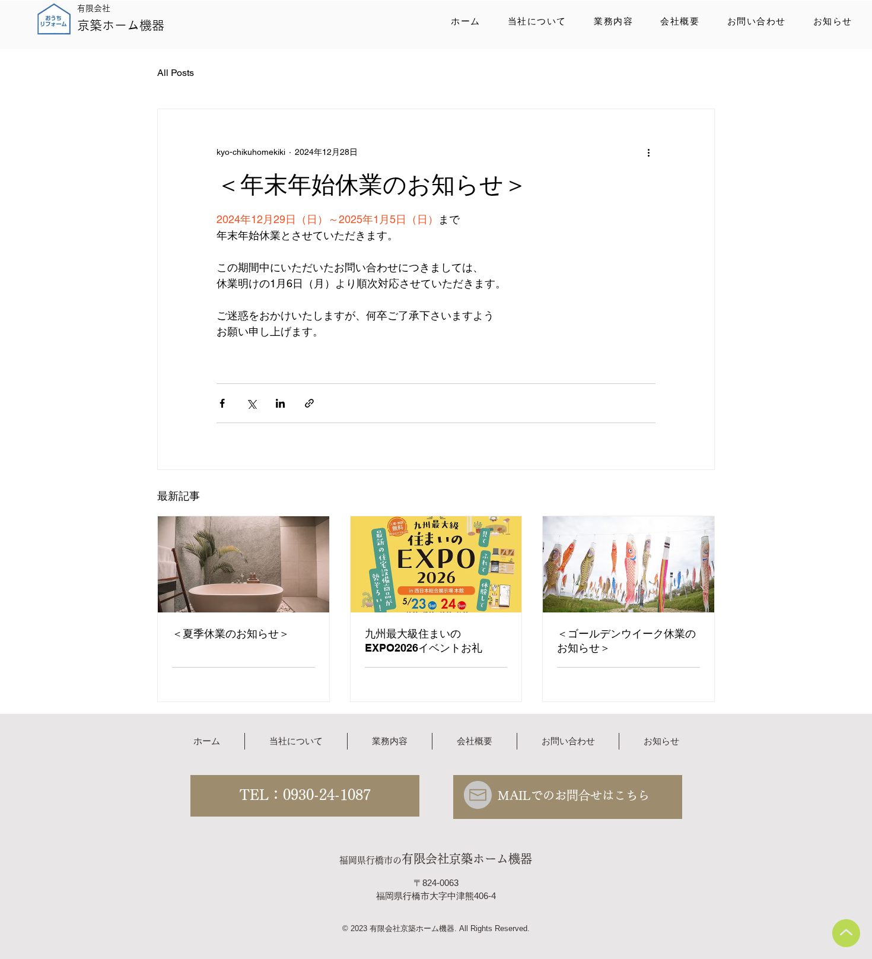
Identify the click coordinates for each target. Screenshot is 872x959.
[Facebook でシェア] (222, 403)
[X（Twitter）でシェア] (251, 403)
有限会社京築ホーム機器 (467, 859)
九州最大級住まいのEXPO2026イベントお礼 (423, 640)
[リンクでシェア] (309, 403)
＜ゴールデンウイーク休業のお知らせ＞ (626, 640)
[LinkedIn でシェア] (280, 403)
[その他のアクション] (648, 152)
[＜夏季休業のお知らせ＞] (243, 564)
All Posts (175, 72)
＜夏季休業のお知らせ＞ (230, 633)
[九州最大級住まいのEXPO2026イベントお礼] (436, 564)
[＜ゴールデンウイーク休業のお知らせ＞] (628, 564)
